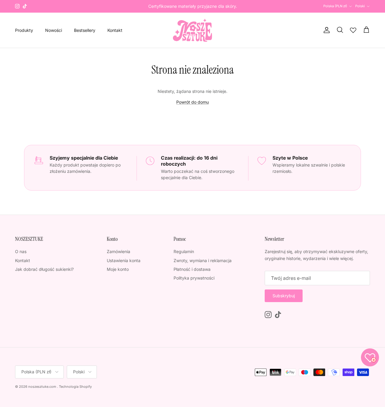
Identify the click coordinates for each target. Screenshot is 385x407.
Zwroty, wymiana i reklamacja (203, 260)
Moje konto (118, 269)
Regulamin (184, 251)
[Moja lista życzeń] (353, 30)
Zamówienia (118, 251)
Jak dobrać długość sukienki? (44, 269)
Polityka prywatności (194, 277)
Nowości (53, 30)
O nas (20, 251)
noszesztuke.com (42, 386)
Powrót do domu (192, 102)
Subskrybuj (284, 295)
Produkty (24, 30)
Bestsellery (84, 30)
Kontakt (114, 30)
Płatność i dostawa (192, 269)
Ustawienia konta (123, 260)
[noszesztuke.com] (192, 30)
